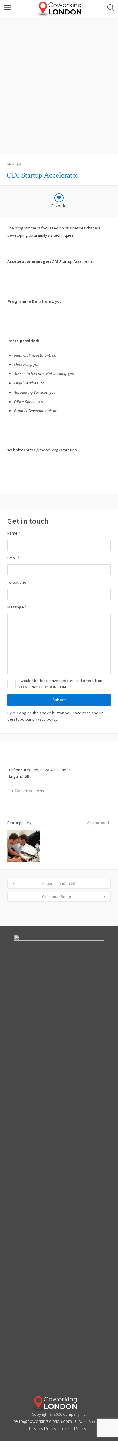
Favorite (59, 205)
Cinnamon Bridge (57, 896)
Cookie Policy (72, 1428)
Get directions (29, 791)
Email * (13, 558)
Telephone (16, 582)
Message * (17, 607)
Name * (13, 533)
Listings (14, 163)
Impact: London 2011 (60, 883)
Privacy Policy (42, 1428)
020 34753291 (89, 1421)
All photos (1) (99, 822)
